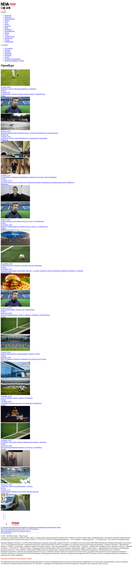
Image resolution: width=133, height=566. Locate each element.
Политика (8, 15)
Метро (3, 531)
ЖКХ (6, 27)
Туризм (7, 40)
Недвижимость (10, 31)
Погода (28, 531)
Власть (7, 20)
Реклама (7, 50)
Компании (8, 53)
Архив (7, 57)
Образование (9, 42)
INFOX (105, 563)
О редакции (9, 48)
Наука (7, 24)
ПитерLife (8, 55)
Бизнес (7, 33)
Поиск (59, 527)
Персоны (8, 52)
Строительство (10, 36)
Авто (6, 22)
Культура (8, 26)
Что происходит (6, 532)
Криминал (8, 29)
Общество (8, 17)
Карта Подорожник (19, 531)
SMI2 (99, 563)
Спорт (7, 34)
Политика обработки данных (14, 60)
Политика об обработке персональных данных (16, 558)
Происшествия (10, 19)
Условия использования (12, 59)
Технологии (9, 38)
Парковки (8, 531)
